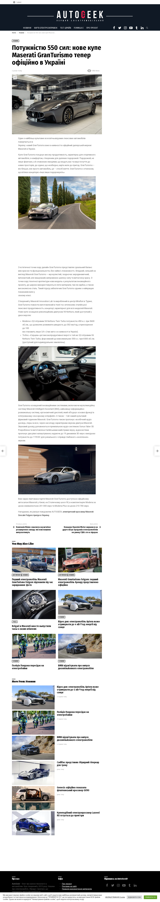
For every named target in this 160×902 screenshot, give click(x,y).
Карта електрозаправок (45, 28)
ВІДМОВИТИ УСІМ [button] (134, 897)
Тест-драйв (65, 28)
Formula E (79, 28)
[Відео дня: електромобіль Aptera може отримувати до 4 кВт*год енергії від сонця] (80, 602)
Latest (18, 2)
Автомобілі (17, 575)
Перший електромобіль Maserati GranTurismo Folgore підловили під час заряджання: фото (32, 582)
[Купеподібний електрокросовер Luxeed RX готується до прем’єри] (33, 823)
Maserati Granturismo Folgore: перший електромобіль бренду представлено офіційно (78, 582)
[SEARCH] (147, 28)
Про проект (92, 28)
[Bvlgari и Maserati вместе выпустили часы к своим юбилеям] (34, 604)
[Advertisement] (57, 248)
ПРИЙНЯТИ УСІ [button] (150, 897)
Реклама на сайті (69, 886)
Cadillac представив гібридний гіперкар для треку (78, 764)
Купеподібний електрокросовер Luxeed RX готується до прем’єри (78, 814)
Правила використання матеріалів (77, 889)
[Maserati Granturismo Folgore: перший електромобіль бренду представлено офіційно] (80, 560)
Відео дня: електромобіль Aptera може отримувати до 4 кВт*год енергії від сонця (79, 624)
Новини (27, 28)
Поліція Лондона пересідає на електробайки (28, 667)
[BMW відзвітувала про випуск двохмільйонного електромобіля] (80, 646)
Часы (14, 622)
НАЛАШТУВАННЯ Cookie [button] (115, 897)
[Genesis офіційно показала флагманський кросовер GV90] (33, 798)
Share (15, 77)
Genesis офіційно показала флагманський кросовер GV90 (73, 789)
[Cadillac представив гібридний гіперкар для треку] (33, 773)
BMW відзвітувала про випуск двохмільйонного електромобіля (76, 667)
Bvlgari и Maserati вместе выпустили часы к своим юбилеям (31, 627)
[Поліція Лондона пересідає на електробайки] (34, 646)
